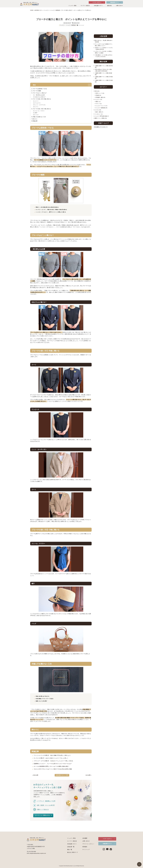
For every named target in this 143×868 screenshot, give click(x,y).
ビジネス (97, 109)
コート (36, 106)
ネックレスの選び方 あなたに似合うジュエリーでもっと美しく (51, 758)
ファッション (81, 25)
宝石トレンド (99, 93)
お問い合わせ (119, 5)
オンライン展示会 (85, 5)
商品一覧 (69, 849)
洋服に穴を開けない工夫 (39, 116)
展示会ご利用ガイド (72, 852)
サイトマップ (86, 849)
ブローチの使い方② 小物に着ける (42, 108)
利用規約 (84, 847)
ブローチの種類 (37, 90)
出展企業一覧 (70, 847)
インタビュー (98, 114)
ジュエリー (62, 25)
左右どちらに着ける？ (40, 97)
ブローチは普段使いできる (40, 88)
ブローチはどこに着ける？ (40, 93)
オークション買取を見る (42, 815)
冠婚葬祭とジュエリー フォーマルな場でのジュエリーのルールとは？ (53, 763)
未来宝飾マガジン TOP (62, 775)
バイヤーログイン (96, 2)
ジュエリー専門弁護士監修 (101, 116)
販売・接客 (98, 112)
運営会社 (109, 5)
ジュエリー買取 (72, 5)
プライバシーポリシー (88, 844)
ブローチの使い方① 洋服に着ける (42, 99)
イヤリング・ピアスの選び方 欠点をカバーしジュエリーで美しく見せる (53, 760)
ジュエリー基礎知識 (71, 25)
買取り (97, 101)
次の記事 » (88, 775)
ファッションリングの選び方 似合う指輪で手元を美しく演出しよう (52, 755)
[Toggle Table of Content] (90, 85)
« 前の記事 (35, 775)
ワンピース (37, 103)
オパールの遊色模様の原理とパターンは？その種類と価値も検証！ (51, 766)
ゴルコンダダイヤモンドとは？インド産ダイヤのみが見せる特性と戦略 (53, 769)
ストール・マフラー (40, 110)
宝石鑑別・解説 (99, 97)
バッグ (36, 114)
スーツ (36, 101)
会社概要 (84, 838)
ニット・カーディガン (40, 104)
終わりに (35, 119)
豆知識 (97, 95)
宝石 (96, 91)
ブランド (98, 103)
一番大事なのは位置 (40, 95)
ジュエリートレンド (100, 105)
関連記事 (35, 121)
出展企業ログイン (114, 2)
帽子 (36, 112)
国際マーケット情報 (99, 118)
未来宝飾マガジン (98, 5)
